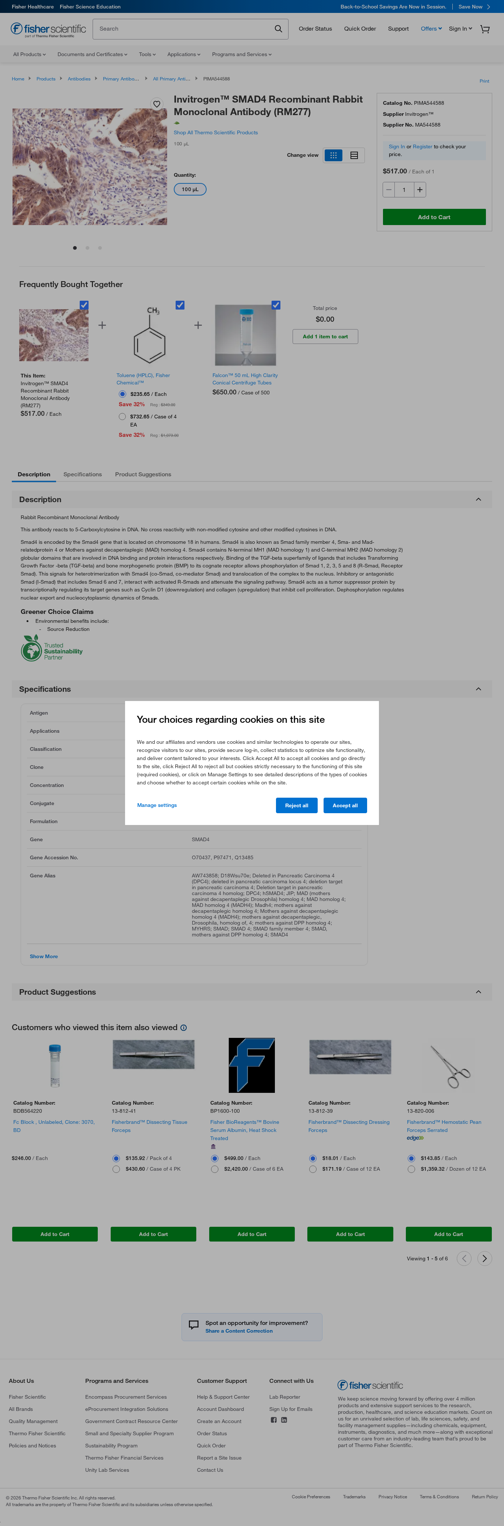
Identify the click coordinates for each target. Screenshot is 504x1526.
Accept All (345, 805)
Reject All (296, 805)
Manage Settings (157, 805)
